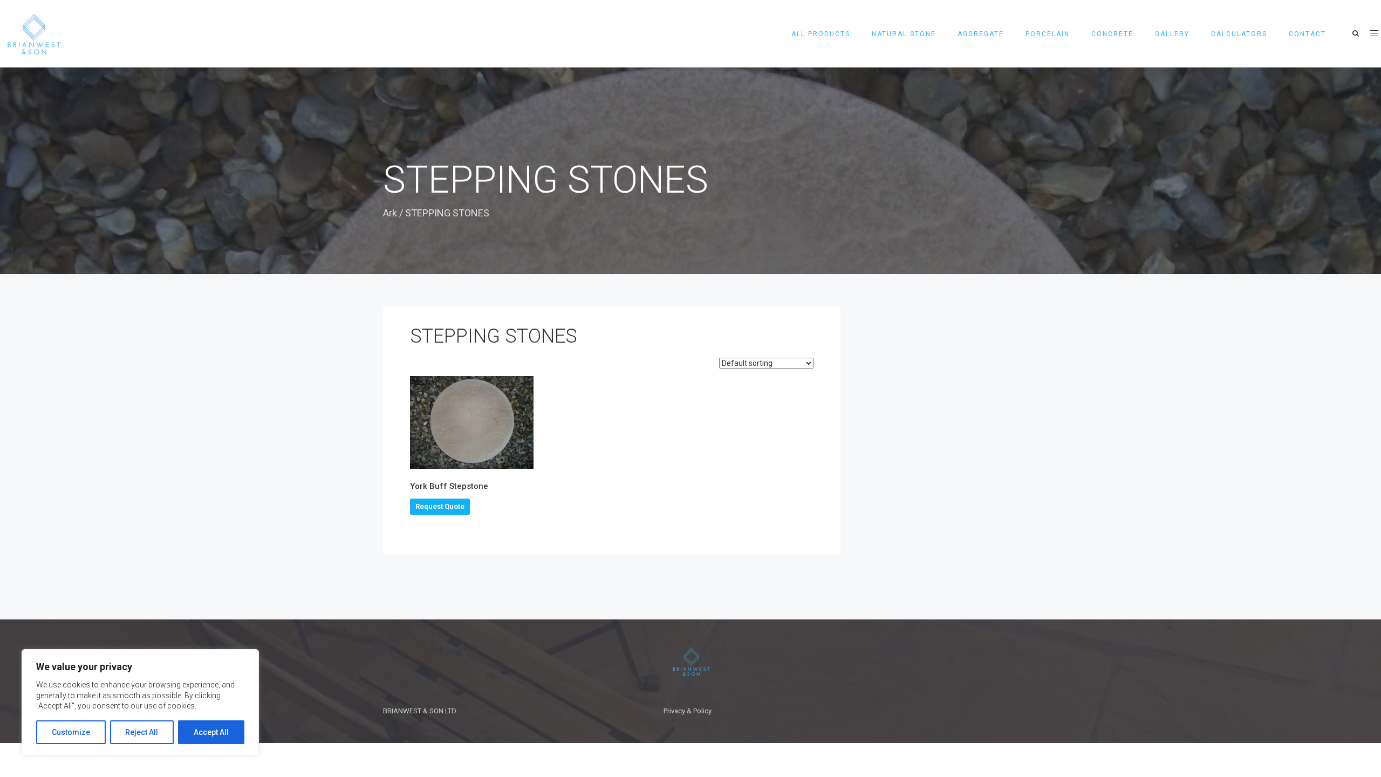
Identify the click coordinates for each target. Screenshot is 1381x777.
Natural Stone (904, 34)
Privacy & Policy (688, 711)
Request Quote (439, 506)
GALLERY (1172, 34)
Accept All (211, 732)
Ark (390, 213)
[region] (140, 702)
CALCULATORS (1239, 34)
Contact (1307, 34)
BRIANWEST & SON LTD (419, 711)
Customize (71, 732)
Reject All (141, 732)
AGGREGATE (981, 34)
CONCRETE (1112, 34)
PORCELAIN (1048, 34)
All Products (820, 34)
